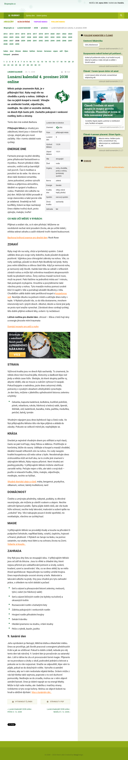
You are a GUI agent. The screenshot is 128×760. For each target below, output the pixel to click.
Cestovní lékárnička (92, 41)
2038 (36, 28)
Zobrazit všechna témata (114, 167)
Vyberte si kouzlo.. (17, 544)
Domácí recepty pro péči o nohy (23, 326)
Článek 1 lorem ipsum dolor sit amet (100, 71)
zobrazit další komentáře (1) (110, 49)
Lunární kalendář (24, 28)
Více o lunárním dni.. (42, 692)
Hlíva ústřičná (24, 22)
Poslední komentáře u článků (98, 35)
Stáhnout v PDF (57, 702)
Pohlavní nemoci (58, 22)
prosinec (44, 28)
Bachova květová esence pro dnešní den (27, 237)
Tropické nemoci (40, 22)
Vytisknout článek (23, 702)
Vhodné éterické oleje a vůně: (22, 481)
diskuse (87, 161)
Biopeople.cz (10, 4)
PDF (68, 72)
